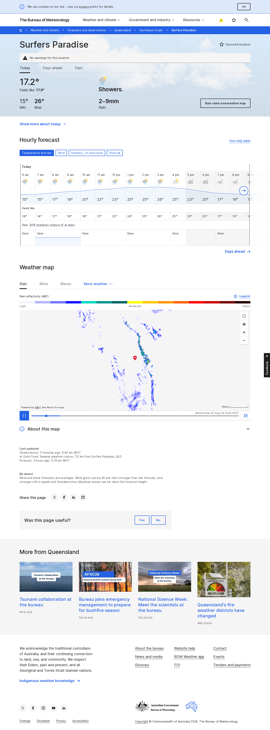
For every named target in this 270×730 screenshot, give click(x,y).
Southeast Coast (151, 30)
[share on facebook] (64, 497)
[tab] (28, 68)
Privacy (61, 720)
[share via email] (83, 497)
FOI (177, 665)
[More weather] (244, 324)
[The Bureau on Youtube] (54, 708)
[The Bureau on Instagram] (43, 708)
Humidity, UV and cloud (87, 152)
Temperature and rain (37, 152)
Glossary (142, 665)
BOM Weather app (189, 657)
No (158, 520)
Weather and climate (45, 30)
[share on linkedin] (73, 497)
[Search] (246, 20)
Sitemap (25, 720)
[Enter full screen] (244, 316)
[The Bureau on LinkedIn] (64, 708)
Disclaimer (43, 720)
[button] (243, 190)
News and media (148, 657)
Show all (114, 152)
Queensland (122, 30)
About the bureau (149, 648)
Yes (142, 520)
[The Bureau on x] (23, 708)
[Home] (21, 30)
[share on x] (55, 497)
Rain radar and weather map (225, 103)
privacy (84, 6)
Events (219, 657)
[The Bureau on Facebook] (33, 708)
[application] (135, 360)
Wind (61, 152)
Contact (220, 648)
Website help (184, 648)
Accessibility (80, 720)
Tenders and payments (232, 665)
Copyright (141, 721)
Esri (37, 407)
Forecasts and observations (87, 30)
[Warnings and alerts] (221, 20)
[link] (239, 141)
